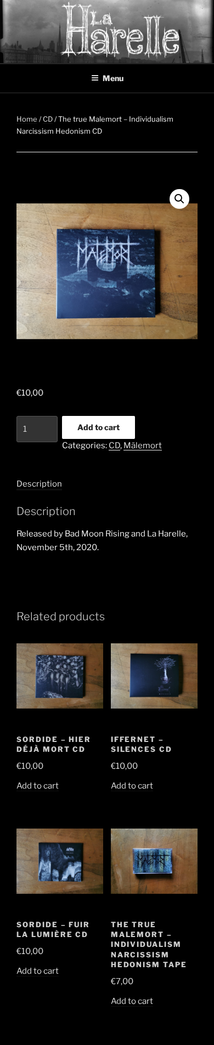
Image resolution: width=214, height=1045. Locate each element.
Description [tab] (39, 484)
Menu (113, 78)
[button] (179, 199)
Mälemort (142, 445)
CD (48, 119)
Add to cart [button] (37, 786)
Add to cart (98, 427)
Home (26, 119)
